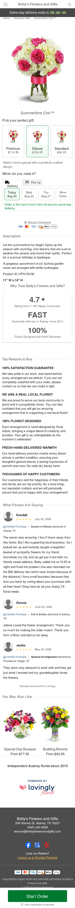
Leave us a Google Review (38, 857)
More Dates (63, 194)
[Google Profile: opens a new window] (37, 845)
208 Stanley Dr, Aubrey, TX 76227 (37, 823)
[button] (66, 898)
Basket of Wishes (41, 526)
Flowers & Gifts (22, 18)
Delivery (12, 185)
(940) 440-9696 (37, 827)
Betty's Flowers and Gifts (38, 4)
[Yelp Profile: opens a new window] (47, 845)
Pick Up (36, 182)
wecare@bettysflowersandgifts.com (37, 831)
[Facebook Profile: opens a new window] (28, 845)
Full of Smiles (39, 614)
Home (6, 18)
